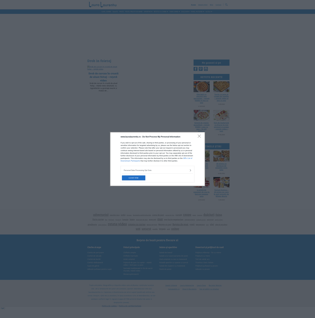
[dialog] (157, 159)
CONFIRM (134, 178)
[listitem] (157, 170)
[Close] (200, 137)
